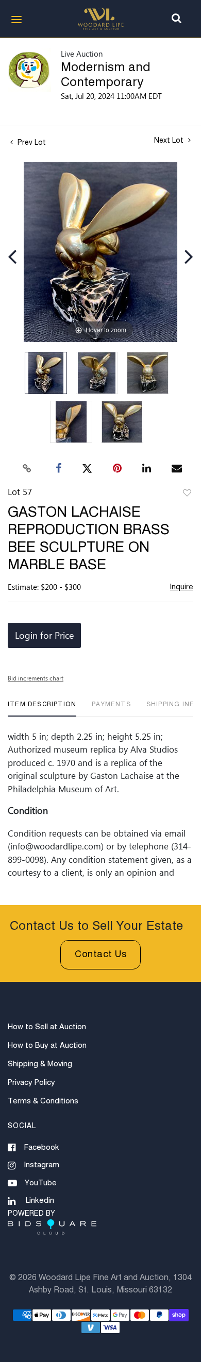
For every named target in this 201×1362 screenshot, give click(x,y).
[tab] (42, 708)
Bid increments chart (35, 678)
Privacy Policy (31, 1082)
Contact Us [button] (100, 954)
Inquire (181, 587)
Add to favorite (187, 493)
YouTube (41, 1183)
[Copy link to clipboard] (27, 469)
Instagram (41, 1165)
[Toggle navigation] (16, 19)
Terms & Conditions (43, 1101)
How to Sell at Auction (47, 1027)
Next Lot (170, 140)
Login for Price (44, 635)
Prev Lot (30, 142)
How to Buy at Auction (47, 1045)
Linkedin (40, 1200)
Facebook (41, 1147)
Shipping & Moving (40, 1064)
